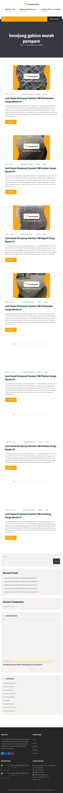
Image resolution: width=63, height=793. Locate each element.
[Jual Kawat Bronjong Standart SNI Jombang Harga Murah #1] (31, 493)
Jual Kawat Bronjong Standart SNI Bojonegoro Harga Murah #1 (21, 581)
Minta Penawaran (54, 19)
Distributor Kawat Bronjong (17, 661)
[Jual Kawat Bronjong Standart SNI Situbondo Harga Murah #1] (31, 285)
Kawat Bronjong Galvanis (49, 661)
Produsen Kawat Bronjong (33, 662)
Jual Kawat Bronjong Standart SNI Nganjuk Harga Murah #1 (20, 578)
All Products (36, 753)
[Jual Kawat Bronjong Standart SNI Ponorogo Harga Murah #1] (31, 639)
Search (5, 556)
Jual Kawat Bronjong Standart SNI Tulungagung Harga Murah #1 (21, 592)
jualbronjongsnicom (27, 94)
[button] (31, 669)
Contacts (35, 750)
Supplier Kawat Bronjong (45, 662)
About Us (35, 743)
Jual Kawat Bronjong (38, 661)
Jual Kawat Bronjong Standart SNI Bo (19, 773)
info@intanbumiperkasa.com (28, 9)
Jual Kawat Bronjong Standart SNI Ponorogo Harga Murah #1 (21, 585)
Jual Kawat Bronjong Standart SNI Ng (19, 765)
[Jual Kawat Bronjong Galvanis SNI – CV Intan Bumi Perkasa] (31, 4)
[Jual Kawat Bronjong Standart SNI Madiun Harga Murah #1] (31, 425)
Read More (11, 122)
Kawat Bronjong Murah (9, 697)
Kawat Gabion (14, 662)
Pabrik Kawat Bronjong (22, 662)
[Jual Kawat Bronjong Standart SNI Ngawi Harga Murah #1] (31, 217)
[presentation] (3, 669)
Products (35, 746)
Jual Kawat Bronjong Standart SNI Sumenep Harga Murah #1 (20, 588)
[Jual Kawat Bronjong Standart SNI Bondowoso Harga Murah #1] (31, 77)
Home (21, 45)
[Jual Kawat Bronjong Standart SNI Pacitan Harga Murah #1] (31, 355)
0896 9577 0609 (10, 9)
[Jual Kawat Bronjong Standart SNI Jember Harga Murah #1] (31, 147)
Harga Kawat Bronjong (29, 661)
